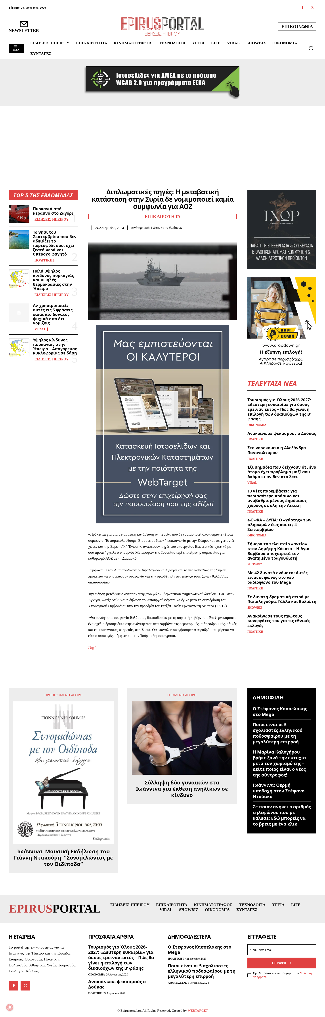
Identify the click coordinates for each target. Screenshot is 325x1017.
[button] (311, 48)
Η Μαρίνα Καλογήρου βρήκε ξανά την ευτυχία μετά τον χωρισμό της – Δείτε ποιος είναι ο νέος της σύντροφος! (279, 763)
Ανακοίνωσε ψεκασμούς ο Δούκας (281, 433)
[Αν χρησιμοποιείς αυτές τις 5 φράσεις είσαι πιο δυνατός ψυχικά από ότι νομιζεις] (19, 312)
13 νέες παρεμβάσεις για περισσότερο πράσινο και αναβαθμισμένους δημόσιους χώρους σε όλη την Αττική (277, 498)
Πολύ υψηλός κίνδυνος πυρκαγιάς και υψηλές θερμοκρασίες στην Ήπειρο (53, 279)
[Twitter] (312, 7)
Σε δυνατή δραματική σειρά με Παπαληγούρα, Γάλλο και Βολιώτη (281, 599)
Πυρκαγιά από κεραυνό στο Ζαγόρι (53, 211)
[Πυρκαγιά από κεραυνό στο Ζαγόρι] (19, 214)
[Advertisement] (162, 139)
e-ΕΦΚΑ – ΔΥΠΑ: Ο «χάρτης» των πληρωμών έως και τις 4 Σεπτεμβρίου (279, 524)
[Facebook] (302, 7)
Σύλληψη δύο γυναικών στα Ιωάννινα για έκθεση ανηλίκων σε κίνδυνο (182, 788)
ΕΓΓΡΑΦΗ (279, 963)
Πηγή (92, 647)
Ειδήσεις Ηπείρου (51, 219)
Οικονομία (256, 425)
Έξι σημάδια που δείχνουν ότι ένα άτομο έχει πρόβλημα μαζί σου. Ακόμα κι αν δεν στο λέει (281, 471)
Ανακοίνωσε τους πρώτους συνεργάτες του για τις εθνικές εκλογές (278, 620)
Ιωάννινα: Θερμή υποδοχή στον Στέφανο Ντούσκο (278, 790)
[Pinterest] (113, 236)
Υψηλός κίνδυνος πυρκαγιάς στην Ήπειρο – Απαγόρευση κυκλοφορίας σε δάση (55, 346)
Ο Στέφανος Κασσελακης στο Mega (280, 711)
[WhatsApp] (123, 236)
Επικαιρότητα (163, 216)
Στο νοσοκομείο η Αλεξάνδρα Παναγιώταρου (276, 450)
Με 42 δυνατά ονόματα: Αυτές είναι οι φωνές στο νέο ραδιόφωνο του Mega (277, 577)
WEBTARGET (198, 1010)
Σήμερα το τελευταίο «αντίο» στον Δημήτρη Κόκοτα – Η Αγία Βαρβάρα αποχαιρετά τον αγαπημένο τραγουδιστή (278, 551)
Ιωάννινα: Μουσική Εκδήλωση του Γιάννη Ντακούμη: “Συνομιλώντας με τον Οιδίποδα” (63, 857)
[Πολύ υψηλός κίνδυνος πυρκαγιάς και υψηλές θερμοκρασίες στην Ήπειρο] (19, 278)
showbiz (254, 564)
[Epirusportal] (162, 26)
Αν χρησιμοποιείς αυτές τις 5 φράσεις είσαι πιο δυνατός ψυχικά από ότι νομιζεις (53, 314)
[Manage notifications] (9, 1007)
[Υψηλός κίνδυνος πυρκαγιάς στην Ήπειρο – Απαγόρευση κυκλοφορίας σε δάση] (19, 347)
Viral (40, 329)
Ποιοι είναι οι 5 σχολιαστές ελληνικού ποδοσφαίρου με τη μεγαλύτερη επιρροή (277, 733)
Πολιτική (43, 260)
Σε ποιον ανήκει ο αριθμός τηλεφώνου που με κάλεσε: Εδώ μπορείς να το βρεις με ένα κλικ (282, 815)
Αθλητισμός (177, 982)
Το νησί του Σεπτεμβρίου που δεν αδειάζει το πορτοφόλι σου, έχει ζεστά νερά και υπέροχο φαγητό (54, 243)
